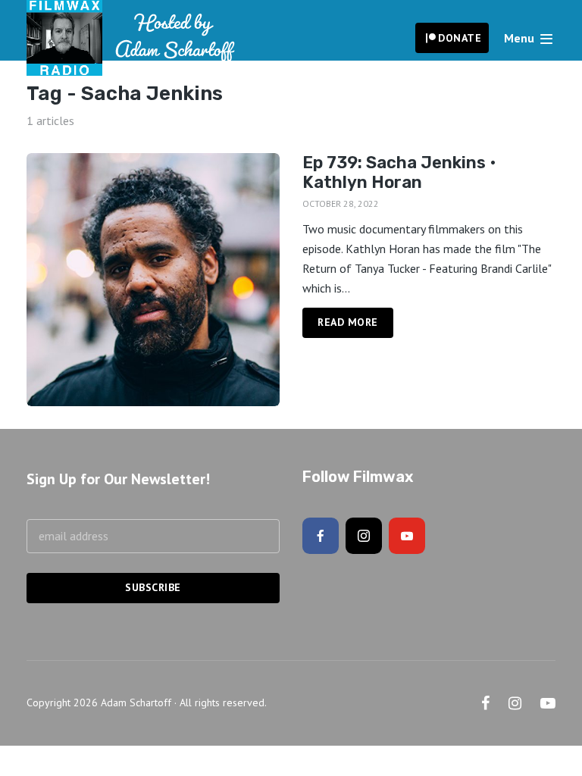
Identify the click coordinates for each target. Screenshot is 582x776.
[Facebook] (320, 536)
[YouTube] (407, 536)
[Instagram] (364, 536)
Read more (348, 322)
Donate (459, 38)
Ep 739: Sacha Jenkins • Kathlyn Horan (399, 172)
